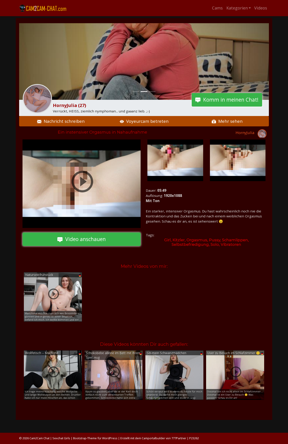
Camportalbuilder (153, 438)
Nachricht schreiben (63, 121)
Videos (260, 8)
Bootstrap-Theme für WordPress (95, 438)
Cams (217, 8)
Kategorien (237, 8)
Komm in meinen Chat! (229, 99)
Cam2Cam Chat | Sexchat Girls (49, 438)
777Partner (178, 438)
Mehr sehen (229, 121)
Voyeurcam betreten (146, 121)
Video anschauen (84, 239)
